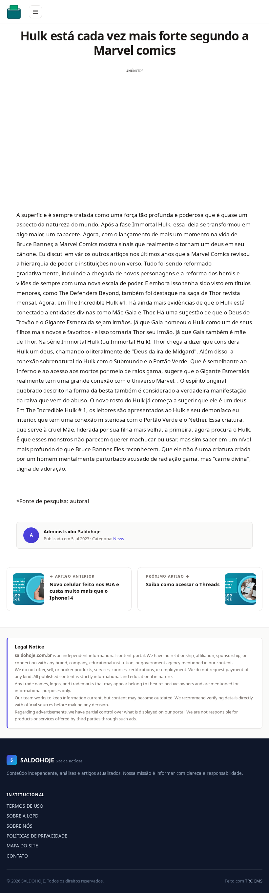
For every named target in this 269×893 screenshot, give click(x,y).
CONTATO (17, 856)
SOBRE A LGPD (22, 816)
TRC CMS (253, 881)
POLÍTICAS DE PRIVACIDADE (37, 836)
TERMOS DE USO (25, 806)
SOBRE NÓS (19, 826)
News (118, 539)
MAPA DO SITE (22, 845)
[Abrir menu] (35, 11)
